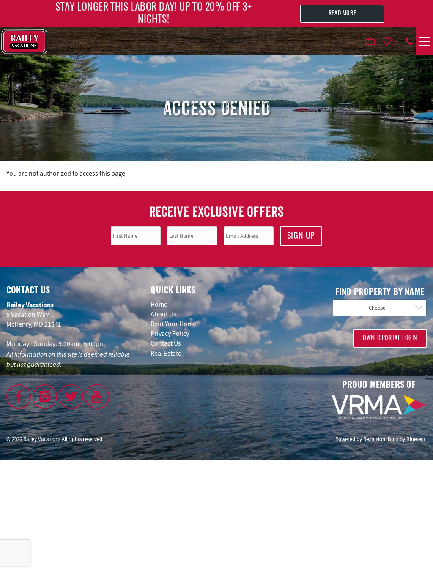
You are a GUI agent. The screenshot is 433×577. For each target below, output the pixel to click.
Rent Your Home (173, 324)
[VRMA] (379, 407)
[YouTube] (97, 396)
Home (159, 304)
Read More (342, 13)
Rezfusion (374, 439)
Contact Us (166, 343)
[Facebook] (18, 396)
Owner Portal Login (390, 338)
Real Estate (166, 353)
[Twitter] (71, 396)
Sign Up (301, 236)
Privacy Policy (170, 333)
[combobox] (379, 308)
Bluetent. (416, 439)
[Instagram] (45, 396)
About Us (163, 314)
